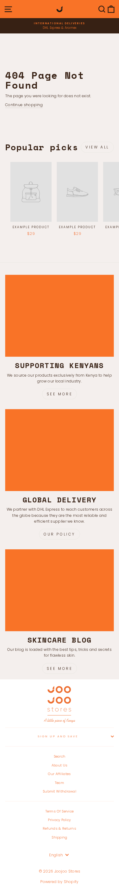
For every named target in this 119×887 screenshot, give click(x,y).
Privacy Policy (59, 819)
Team (59, 782)
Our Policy (59, 534)
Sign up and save (58, 736)
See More (60, 394)
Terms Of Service (59, 811)
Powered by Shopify (59, 881)
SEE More (60, 668)
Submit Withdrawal (59, 791)
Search (60, 756)
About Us (59, 765)
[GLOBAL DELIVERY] (59, 450)
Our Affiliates (59, 773)
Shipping (59, 837)
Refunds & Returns (59, 828)
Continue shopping (24, 104)
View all (97, 147)
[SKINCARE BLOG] (59, 590)
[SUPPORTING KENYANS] (59, 316)
